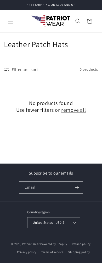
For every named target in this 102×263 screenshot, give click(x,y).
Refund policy (81, 244)
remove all (73, 110)
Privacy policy (26, 252)
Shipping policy (79, 252)
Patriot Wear (30, 244)
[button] (10, 21)
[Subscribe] (77, 187)
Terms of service (52, 252)
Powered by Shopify (53, 244)
